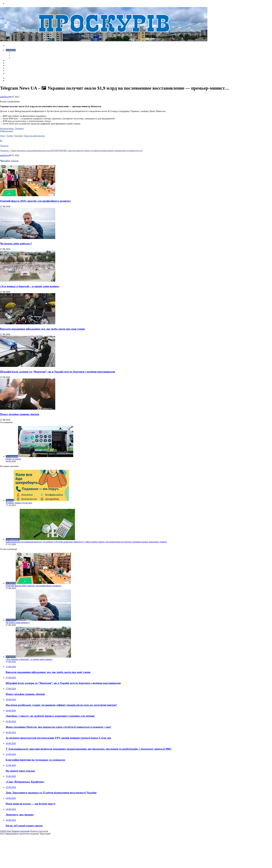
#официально (6, 131)
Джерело (4, 146)
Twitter (10, 136)
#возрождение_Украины (12, 128)
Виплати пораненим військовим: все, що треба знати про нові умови (42, 328)
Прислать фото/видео (34, 136)
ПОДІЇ (9, 65)
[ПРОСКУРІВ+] (103, 40)
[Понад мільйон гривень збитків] (27, 409)
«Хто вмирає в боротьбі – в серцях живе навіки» (30, 286)
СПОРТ (15, 58)
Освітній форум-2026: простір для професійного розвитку (35, 200)
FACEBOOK (12, 70)
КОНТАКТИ (12, 73)
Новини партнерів (39, 831)
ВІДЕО (9, 60)
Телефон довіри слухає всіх (19, 503)
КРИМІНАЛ (17, 55)
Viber (2, 136)
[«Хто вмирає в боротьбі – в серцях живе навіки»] (27, 281)
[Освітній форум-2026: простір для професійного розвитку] (27, 195)
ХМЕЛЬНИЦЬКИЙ (15, 63)
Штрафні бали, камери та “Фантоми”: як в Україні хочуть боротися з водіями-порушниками (57, 371)
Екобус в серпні (13, 459)
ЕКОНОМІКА (18, 53)
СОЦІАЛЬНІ (12, 68)
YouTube (18, 136)
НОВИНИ (11, 50)
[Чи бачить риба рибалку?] (27, 238)
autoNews (4, 97)
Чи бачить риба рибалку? (16, 243)
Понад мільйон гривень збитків (19, 414)
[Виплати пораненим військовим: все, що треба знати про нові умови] (27, 323)
